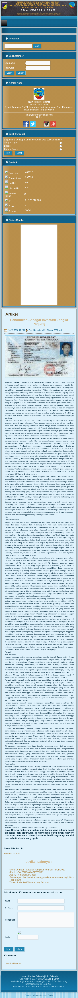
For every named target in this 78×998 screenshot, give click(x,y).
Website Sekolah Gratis (43, 995)
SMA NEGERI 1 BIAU (48, 979)
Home (23, 976)
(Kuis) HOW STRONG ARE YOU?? (26, 872)
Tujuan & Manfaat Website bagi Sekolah (29, 882)
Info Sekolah (51, 976)
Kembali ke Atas (12, 853)
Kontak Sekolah (36, 976)
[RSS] (5, 985)
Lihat (19, 153)
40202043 (43, 104)
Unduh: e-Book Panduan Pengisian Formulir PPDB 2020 (37, 869)
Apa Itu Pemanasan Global (22, 875)
